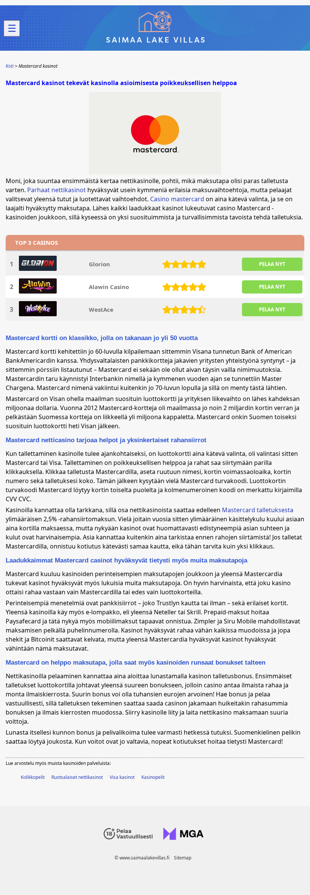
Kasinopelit (152, 777)
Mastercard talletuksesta (257, 510)
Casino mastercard (177, 199)
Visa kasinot (122, 777)
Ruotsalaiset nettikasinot (77, 777)
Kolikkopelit (33, 777)
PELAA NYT (272, 264)
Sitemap (182, 858)
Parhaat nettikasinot (56, 190)
